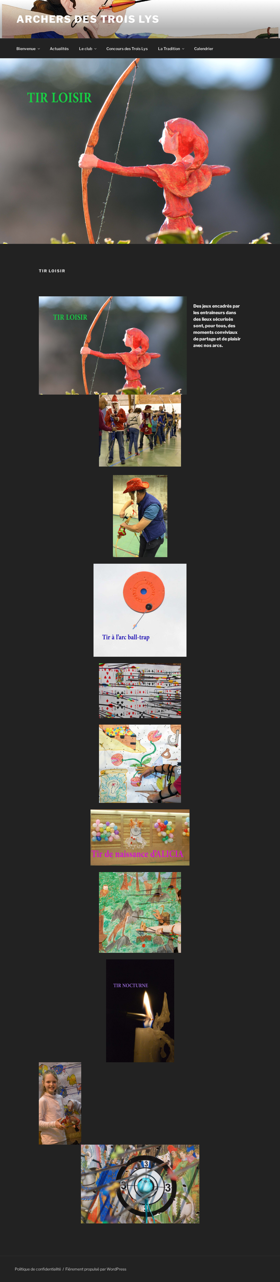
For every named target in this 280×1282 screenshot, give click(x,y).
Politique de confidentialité (38, 1269)
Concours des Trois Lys (127, 48)
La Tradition (169, 48)
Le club (85, 48)
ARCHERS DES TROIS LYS (87, 19)
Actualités (59, 48)
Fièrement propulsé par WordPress (95, 1269)
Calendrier (203, 48)
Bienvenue (26, 48)
